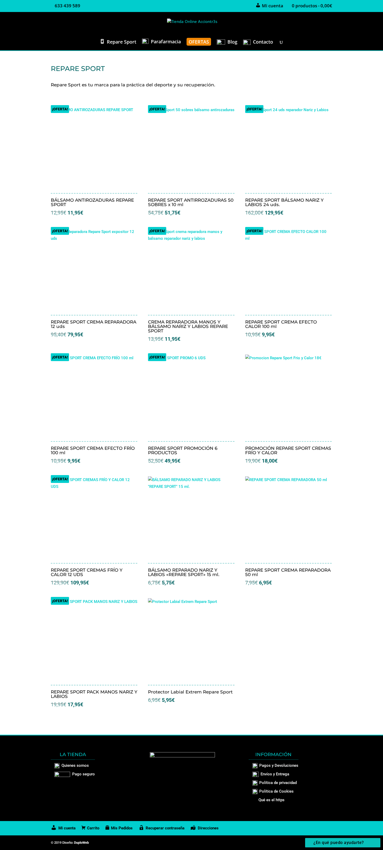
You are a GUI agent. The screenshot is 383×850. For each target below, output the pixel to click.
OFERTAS (199, 42)
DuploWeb (81, 843)
